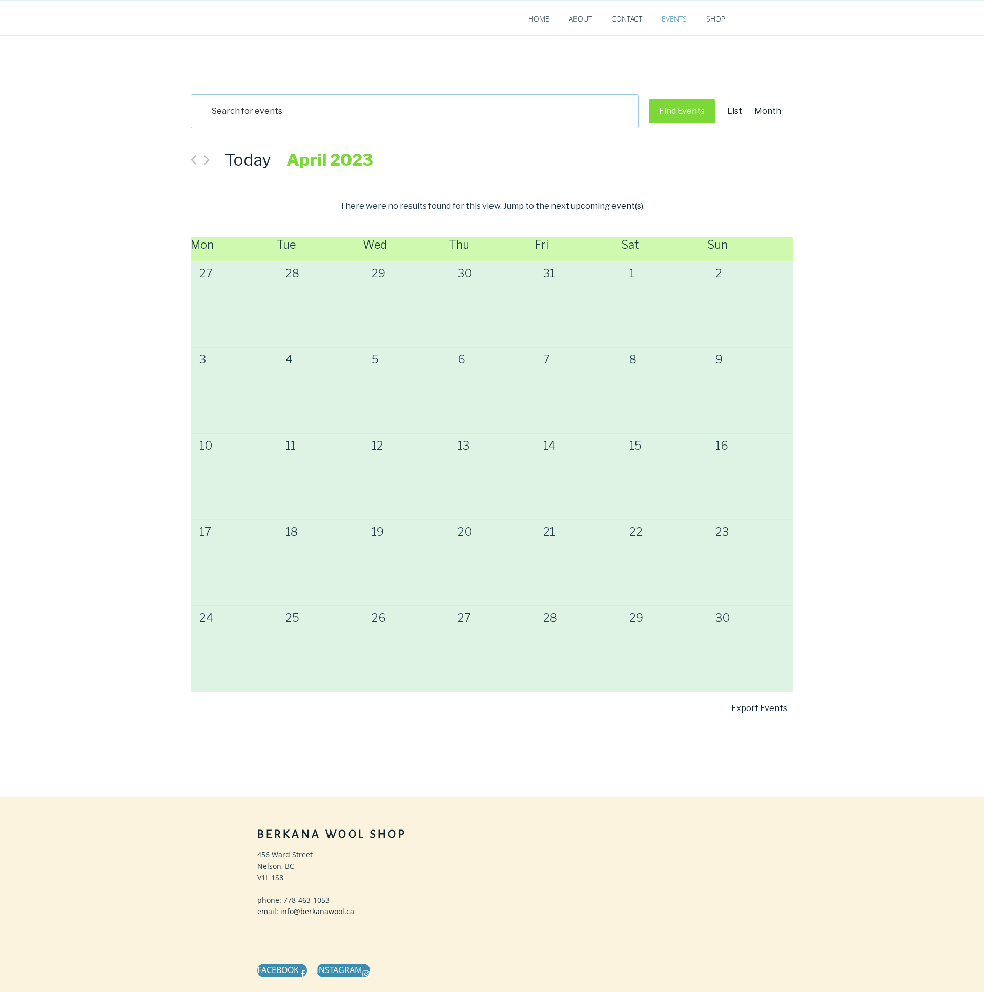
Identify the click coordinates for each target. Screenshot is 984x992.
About (580, 19)
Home (538, 19)
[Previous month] (193, 160)
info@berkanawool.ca (317, 911)
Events (674, 19)
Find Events (682, 111)
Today (248, 160)
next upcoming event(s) (597, 206)
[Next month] (207, 160)
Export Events (759, 708)
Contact (626, 19)
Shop (715, 19)
